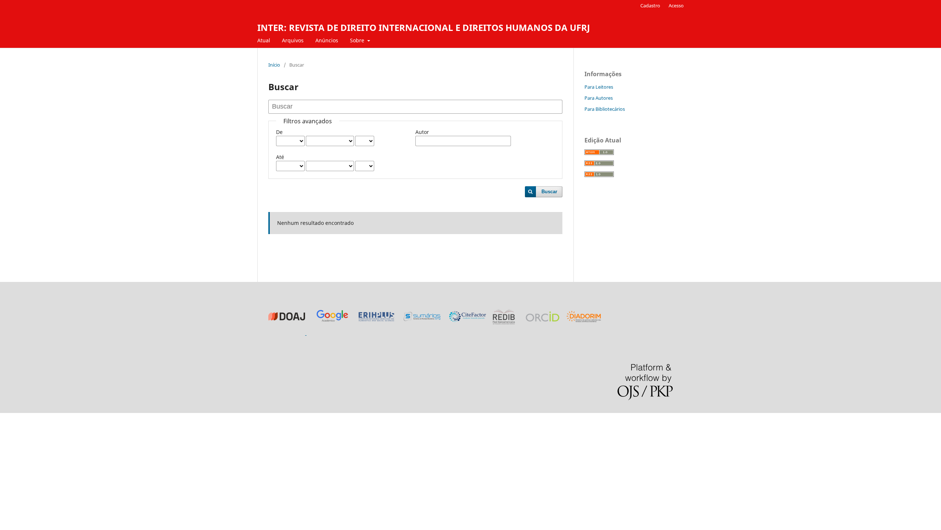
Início (274, 64)
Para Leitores (598, 87)
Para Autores (598, 98)
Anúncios (326, 40)
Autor (422, 131)
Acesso (676, 5)
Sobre (358, 40)
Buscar (549, 191)
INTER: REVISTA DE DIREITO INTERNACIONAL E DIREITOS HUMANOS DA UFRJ (423, 27)
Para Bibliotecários (604, 109)
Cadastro (650, 5)
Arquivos (293, 40)
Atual (263, 40)
